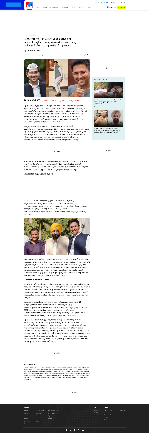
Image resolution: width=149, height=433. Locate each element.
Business (26, 413)
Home (37, 7)
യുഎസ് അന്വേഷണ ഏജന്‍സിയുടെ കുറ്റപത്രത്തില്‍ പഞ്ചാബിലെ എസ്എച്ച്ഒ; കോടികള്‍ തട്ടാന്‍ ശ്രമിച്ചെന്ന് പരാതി (107, 130)
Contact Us (96, 415)
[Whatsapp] (95, 3)
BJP (63, 100)
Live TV (122, 7)
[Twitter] (98, 3)
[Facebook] (104, 3)
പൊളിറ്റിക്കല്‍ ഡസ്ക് (34, 50)
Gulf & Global (40, 410)
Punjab (70, 100)
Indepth (50, 419)
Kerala (45, 7)
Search (123, 3)
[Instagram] (101, 3)
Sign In (114, 3)
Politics (35, 35)
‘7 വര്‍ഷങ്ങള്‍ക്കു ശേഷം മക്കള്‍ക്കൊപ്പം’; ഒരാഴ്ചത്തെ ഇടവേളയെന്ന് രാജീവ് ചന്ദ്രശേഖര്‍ (107, 102)
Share (88, 55)
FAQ (105, 419)
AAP (56, 100)
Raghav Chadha (47, 100)
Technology (27, 421)
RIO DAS (106, 413)
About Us (96, 410)
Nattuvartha (65, 7)
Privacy (106, 417)
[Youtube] (107, 3)
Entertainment (54, 7)
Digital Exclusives (53, 416)
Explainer (77, 100)
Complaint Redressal (109, 415)
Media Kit (122, 410)
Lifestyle (38, 413)
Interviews (39, 424)
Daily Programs (52, 413)
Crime (73, 7)
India (30, 35)
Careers (95, 413)
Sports (80, 7)
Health (26, 419)
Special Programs (53, 410)
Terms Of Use (108, 410)
